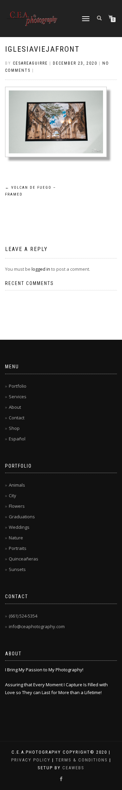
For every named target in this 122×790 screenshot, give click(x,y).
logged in (41, 269)
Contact (16, 418)
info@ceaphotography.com (37, 626)
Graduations (22, 517)
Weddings (19, 527)
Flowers (17, 506)
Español (17, 439)
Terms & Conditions (82, 759)
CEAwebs (72, 767)
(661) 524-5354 (23, 616)
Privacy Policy (30, 759)
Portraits (17, 548)
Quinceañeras (23, 559)
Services (17, 396)
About (15, 407)
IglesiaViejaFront (42, 49)
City (12, 495)
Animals (17, 485)
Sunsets (17, 569)
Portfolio (17, 386)
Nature (16, 538)
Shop (14, 428)
